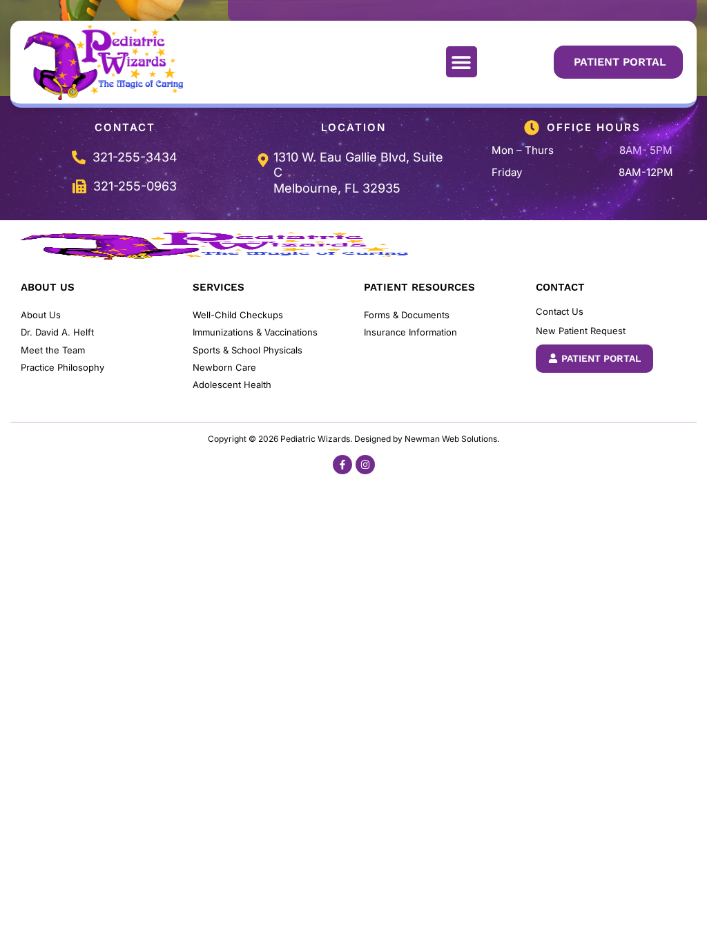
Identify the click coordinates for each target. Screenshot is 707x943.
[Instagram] (365, 464)
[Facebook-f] (342, 464)
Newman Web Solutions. (452, 439)
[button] (461, 61)
